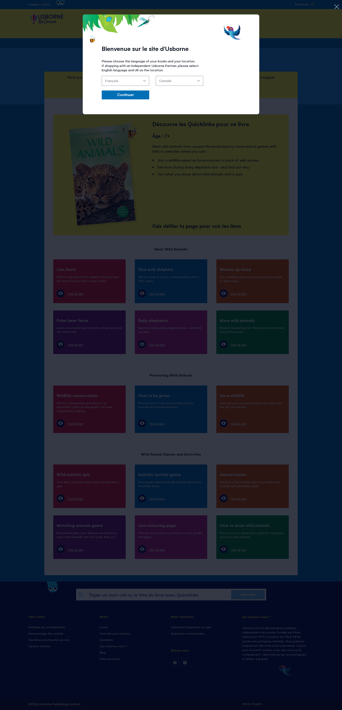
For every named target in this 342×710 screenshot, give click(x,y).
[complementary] (171, 355)
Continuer (125, 94)
